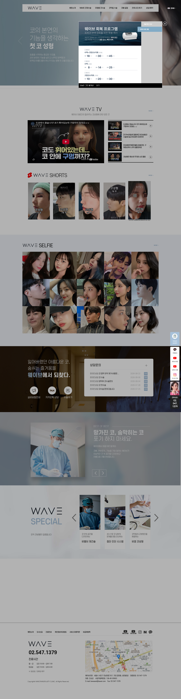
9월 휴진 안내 (144, 24)
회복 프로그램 (148, 29)
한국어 (172, 8)
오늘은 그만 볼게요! (87, 85)
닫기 (98, 85)
